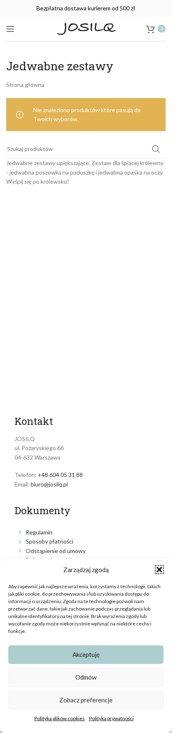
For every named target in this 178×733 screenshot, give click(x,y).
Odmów (85, 677)
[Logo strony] (86, 27)
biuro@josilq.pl (49, 484)
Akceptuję (86, 654)
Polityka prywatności (111, 718)
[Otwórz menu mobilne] (10, 29)
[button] (159, 569)
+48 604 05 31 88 (60, 474)
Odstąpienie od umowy (56, 550)
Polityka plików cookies (59, 718)
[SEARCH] (156, 148)
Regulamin (39, 532)
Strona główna (25, 84)
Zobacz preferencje (86, 700)
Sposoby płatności (49, 541)
